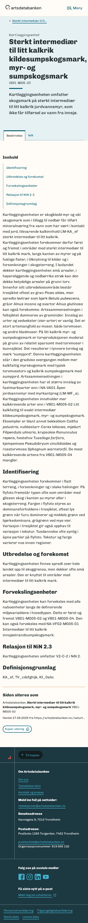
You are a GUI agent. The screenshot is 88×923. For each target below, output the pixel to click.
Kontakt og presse (31, 792)
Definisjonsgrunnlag (21, 204)
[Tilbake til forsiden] (23, 8)
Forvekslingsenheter (21, 186)
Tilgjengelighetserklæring (54, 910)
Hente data (11, 916)
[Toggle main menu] (74, 8)
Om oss (23, 779)
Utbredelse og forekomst (25, 177)
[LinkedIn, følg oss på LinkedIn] (38, 877)
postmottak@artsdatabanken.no (41, 842)
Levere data (31, 916)
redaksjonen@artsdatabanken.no (42, 806)
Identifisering (16, 168)
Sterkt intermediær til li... (29, 21)
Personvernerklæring (18, 910)
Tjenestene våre (29, 786)
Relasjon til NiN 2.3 (20, 195)
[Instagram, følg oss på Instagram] (29, 877)
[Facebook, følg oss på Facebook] (21, 877)
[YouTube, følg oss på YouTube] (46, 877)
